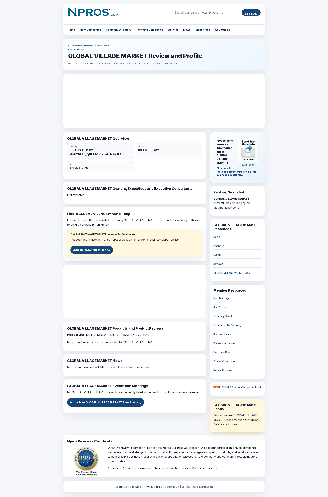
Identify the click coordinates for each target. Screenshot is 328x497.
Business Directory (85, 45)
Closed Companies (224, 361)
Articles (173, 29)
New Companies (90, 29)
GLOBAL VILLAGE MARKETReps (231, 272)
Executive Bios (221, 352)
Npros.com (72, 45)
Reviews (218, 263)
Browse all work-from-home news (128, 367)
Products (218, 245)
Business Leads (222, 334)
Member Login (221, 298)
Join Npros (219, 307)
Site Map (135, 486)
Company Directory (118, 29)
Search (251, 14)
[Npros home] (95, 14)
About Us (121, 486)
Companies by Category (227, 325)
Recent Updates (222, 370)
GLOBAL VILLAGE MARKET (104, 45)
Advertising (222, 29)
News (187, 29)
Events (217, 254)
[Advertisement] (164, 101)
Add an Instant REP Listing (91, 250)
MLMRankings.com (225, 207)
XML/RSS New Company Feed (241, 387)
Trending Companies (149, 29)
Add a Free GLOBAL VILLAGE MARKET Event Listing (105, 402)
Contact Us (172, 486)
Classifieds (202, 29)
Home (71, 29)
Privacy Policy (153, 486)
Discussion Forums (224, 343)
